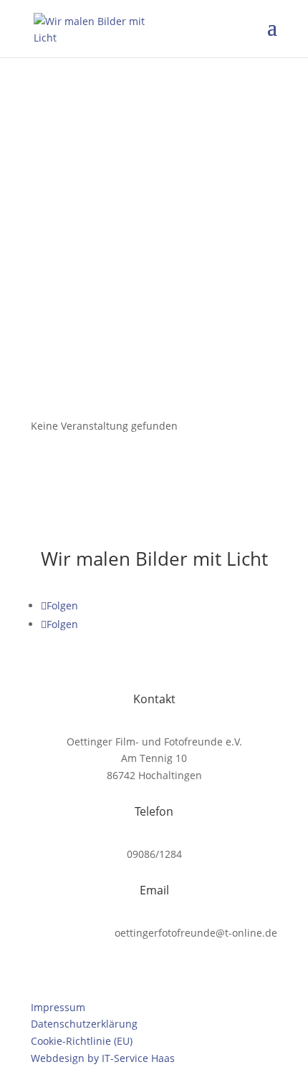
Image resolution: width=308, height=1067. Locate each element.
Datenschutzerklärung (84, 1023)
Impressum (58, 1007)
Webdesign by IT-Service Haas (103, 1058)
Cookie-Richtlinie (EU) (82, 1041)
